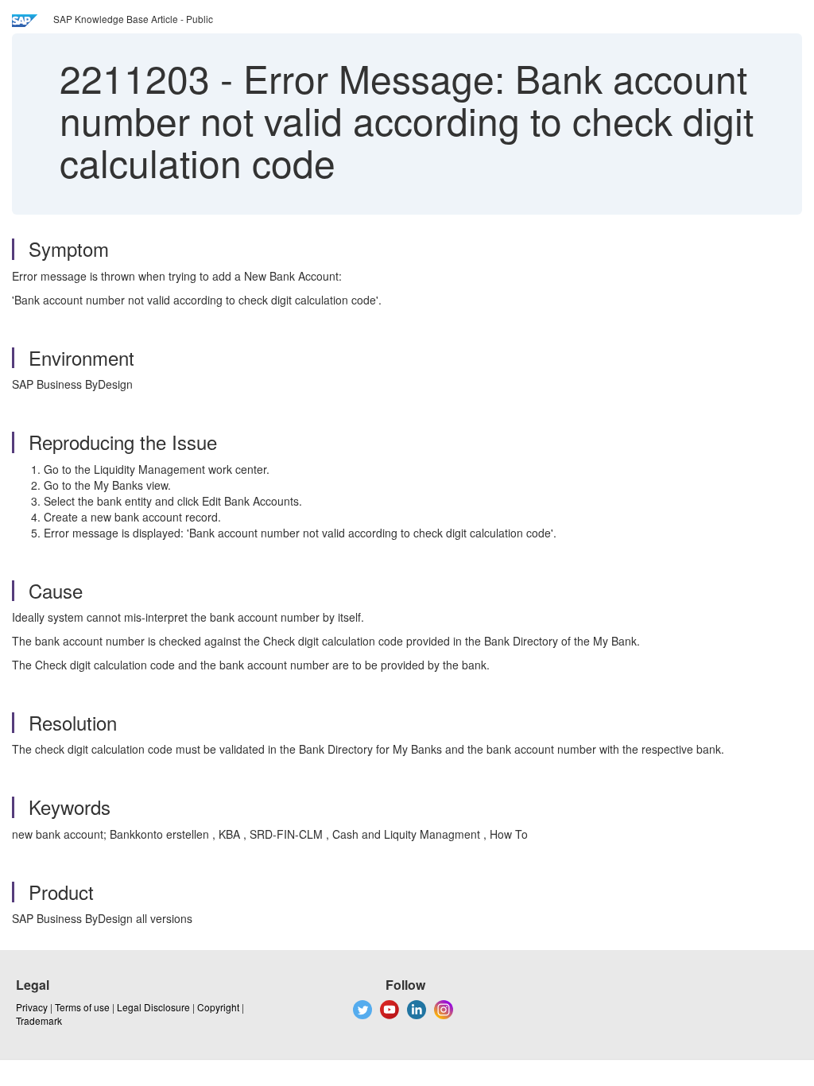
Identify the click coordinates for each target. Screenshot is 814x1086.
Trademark (39, 1020)
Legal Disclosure (153, 1007)
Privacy (32, 1007)
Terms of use (82, 1007)
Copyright (218, 1007)
